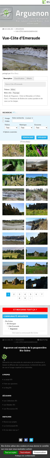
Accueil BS (8, 29)
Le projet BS (8, 379)
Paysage (16, 93)
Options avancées (10, 132)
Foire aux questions (10, 384)
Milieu (13, 89)
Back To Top (44, 340)
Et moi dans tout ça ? (25, 310)
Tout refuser (25, 452)
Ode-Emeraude (13, 326)
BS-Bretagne (11, 324)
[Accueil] (46, 3)
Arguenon (32, 13)
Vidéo (7, 121)
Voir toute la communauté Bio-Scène (25, 333)
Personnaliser (40, 452)
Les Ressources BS (11, 409)
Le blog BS (7, 388)
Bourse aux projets (10, 422)
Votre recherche (18, 118)
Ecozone (37, 125)
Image (7, 118)
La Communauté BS (11, 426)
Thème (7, 125)
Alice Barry (14, 73)
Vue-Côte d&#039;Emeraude (26, 31)
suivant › (31, 298)
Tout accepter (10, 452)
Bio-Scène (9, 321)
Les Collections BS (10, 401)
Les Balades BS (9, 405)
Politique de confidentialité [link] (25, 456)
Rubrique (23, 125)
